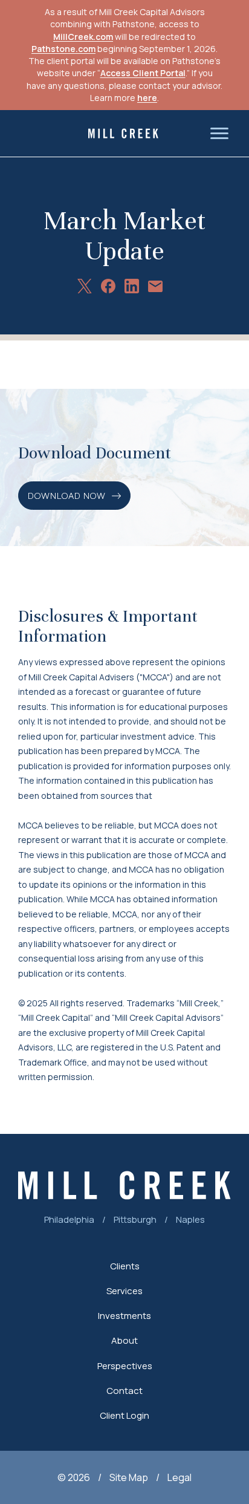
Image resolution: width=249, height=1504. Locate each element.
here (147, 97)
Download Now (67, 495)
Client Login (124, 1415)
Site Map (128, 1477)
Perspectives (124, 1365)
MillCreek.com (83, 36)
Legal (179, 1477)
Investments (124, 1315)
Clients (125, 1266)
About (124, 1340)
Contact (124, 1390)
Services (124, 1290)
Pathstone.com (63, 48)
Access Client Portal (143, 73)
